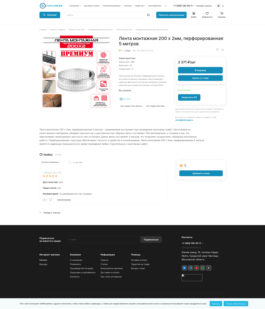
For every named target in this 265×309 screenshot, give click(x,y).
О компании (76, 260)
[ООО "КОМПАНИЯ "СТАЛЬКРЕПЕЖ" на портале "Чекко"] (192, 280)
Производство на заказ (81, 268)
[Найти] (148, 15)
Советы (104, 260)
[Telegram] (190, 268)
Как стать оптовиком (111, 276)
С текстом (77, 162)
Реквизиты (75, 264)
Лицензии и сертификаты (83, 272)
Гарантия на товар (140, 264)
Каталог (43, 260)
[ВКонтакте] (184, 268)
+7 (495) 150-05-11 (183, 6)
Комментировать (64, 200)
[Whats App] (202, 268)
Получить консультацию (171, 15)
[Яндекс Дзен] (208, 268)
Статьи (104, 264)
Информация (108, 254)
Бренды (43, 264)
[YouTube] (196, 268)
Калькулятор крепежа (112, 268)
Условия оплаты (139, 260)
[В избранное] (217, 49)
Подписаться (151, 239)
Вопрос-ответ (138, 268)
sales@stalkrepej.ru (184, 120)
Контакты (75, 276)
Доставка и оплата (110, 272)
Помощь (136, 254)
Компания (75, 254)
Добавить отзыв (201, 173)
